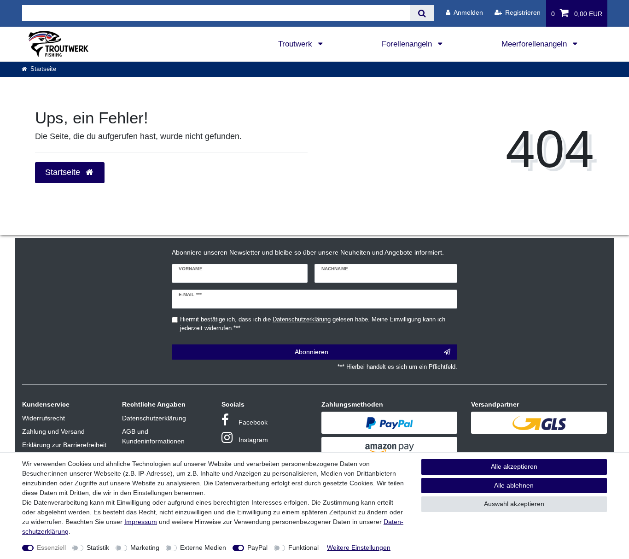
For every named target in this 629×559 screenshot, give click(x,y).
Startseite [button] (63, 172)
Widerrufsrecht (43, 418)
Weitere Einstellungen (358, 547)
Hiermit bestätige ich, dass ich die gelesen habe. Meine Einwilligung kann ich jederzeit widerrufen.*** (312, 324)
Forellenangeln (408, 44)
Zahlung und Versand (53, 431)
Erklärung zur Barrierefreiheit (64, 444)
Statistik (98, 547)
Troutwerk (296, 44)
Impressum (140, 521)
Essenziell (51, 547)
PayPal (257, 547)
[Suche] (421, 13)
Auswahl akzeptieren (514, 503)
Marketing (144, 547)
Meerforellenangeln (535, 44)
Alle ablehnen (514, 485)
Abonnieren (311, 351)
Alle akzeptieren (514, 466)
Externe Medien (203, 547)
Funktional (303, 547)
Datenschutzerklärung (154, 418)
